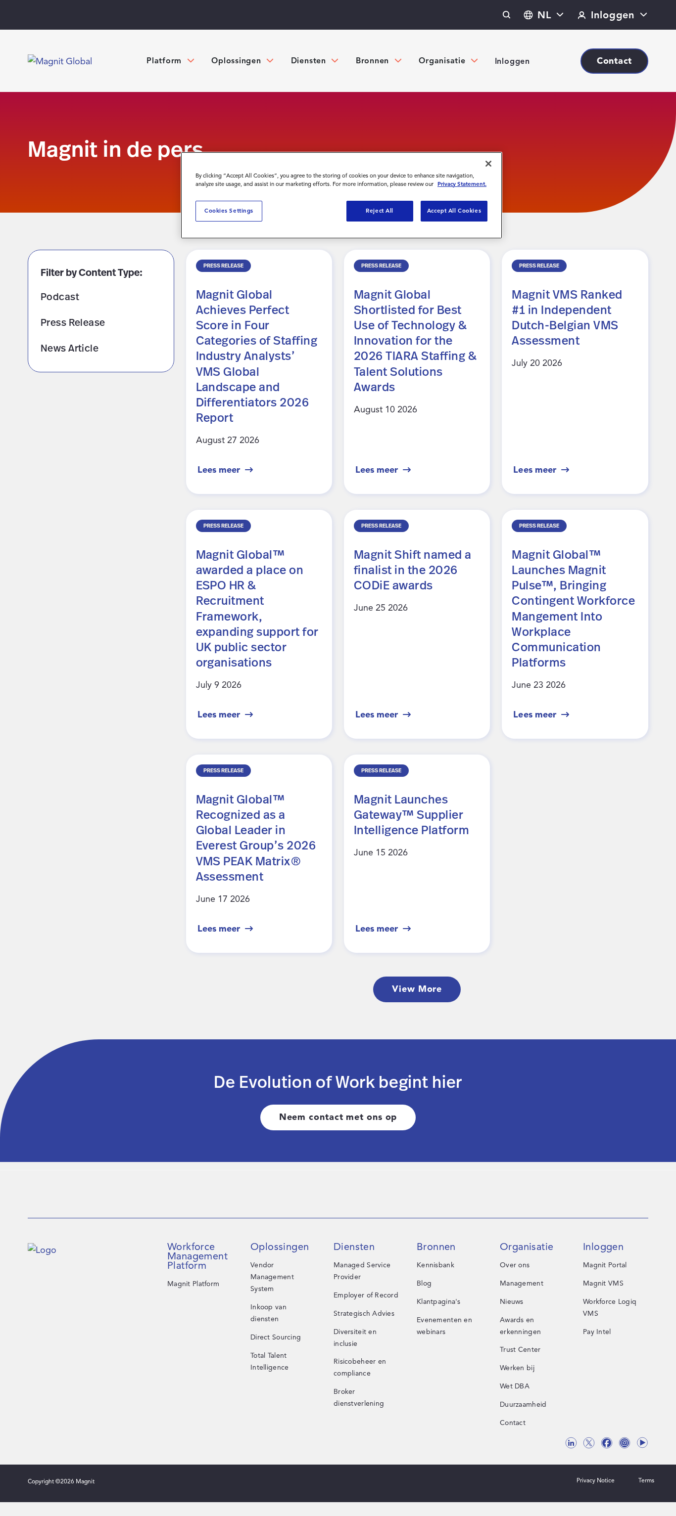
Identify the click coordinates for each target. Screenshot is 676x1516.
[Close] (488, 164)
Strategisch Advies (364, 1313)
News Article (69, 348)
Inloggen (512, 61)
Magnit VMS (603, 1283)
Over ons (515, 1265)
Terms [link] (646, 1480)
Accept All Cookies (454, 210)
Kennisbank (435, 1265)
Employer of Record (366, 1295)
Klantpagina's (439, 1301)
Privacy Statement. (461, 183)
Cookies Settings (228, 210)
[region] (341, 195)
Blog (424, 1283)
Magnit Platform (193, 1284)
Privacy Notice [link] (596, 1480)
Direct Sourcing (275, 1337)
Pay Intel (597, 1332)
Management (521, 1283)
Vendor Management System (272, 1277)
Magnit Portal (605, 1265)
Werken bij (517, 1368)
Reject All (379, 210)
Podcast (60, 296)
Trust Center (520, 1349)
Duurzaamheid (523, 1404)
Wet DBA (515, 1386)
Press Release (73, 322)
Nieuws (512, 1301)
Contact (513, 1423)
